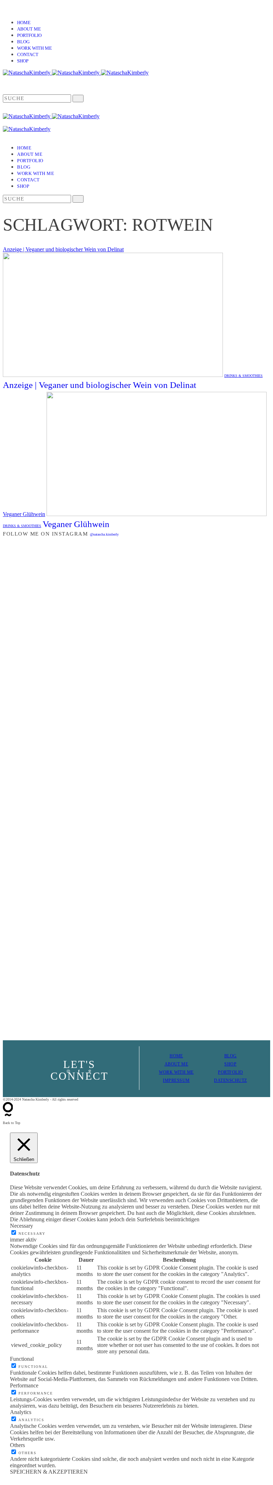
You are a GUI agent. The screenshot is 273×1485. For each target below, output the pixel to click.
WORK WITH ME (176, 1072)
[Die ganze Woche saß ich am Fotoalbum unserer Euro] (204, 722)
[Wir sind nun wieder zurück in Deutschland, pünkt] (69, 861)
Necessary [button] (21, 1226)
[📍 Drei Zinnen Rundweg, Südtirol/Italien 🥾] (204, 903)
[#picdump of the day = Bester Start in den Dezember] (204, 564)
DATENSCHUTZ (230, 1080)
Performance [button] (24, 1385)
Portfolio (29, 35)
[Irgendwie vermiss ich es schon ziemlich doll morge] (69, 722)
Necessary (32, 1233)
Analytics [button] (20, 1412)
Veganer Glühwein (24, 514)
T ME (182, 1064)
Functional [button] (22, 1359)
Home (24, 22)
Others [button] (17, 1445)
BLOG (230, 1055)
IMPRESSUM (176, 1080)
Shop (22, 61)
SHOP (230, 1064)
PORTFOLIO (230, 1072)
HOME (176, 1055)
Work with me (34, 48)
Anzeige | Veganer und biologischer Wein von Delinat (63, 249)
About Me (29, 29)
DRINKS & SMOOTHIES (243, 376)
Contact (27, 54)
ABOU (171, 1064)
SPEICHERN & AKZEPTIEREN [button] (49, 1472)
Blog (23, 41)
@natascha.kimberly (104, 534)
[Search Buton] (78, 199)
